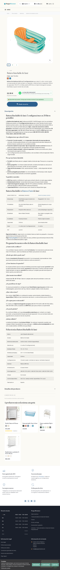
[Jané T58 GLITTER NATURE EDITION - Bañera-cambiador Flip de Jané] (45, 427)
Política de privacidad (6, 545)
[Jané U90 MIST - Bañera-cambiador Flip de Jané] (50, 427)
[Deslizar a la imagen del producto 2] (12, 65)
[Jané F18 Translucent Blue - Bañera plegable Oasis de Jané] (33, 426)
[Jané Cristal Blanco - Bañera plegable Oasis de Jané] (30, 426)
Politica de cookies (5, 568)
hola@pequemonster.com (39, 549)
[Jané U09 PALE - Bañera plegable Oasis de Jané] (26, 426)
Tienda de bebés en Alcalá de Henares (40, 516)
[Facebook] (25, 501)
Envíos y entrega (35, 522)
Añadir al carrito (22, 104)
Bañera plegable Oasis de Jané (30, 423)
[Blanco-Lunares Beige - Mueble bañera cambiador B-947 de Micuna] (8, 456)
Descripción (9, 111)
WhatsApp (41, 476)
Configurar (45, 564)
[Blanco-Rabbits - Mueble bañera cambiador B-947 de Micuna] (11, 456)
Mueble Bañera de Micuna (11, 423)
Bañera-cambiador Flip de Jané (46, 424)
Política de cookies (5, 547)
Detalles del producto (12, 389)
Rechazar (36, 564)
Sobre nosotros (34, 514)
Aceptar (55, 564)
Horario (33, 519)
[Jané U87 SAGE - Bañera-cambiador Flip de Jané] (48, 427)
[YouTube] (31, 501)
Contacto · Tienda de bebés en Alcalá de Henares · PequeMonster (43, 528)
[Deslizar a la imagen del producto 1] (8, 65)
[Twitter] (28, 501)
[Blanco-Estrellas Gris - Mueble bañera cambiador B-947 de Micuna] (6, 456)
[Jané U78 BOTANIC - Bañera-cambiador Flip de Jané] (41, 427)
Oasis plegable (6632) (44, 195)
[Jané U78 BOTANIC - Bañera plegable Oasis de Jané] (23, 426)
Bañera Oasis (27, 191)
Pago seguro (4, 556)
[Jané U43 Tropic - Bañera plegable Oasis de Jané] (28, 426)
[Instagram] (34, 501)
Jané (10, 70)
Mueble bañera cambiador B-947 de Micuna (12, 452)
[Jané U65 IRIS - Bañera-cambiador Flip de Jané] (43, 427)
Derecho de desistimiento (7, 553)
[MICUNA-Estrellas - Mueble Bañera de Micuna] (6, 426)
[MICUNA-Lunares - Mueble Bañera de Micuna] (8, 426)
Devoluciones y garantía (36, 525)
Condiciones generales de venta (8, 550)
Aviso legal (3, 542)
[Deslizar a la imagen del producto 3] (16, 65)
